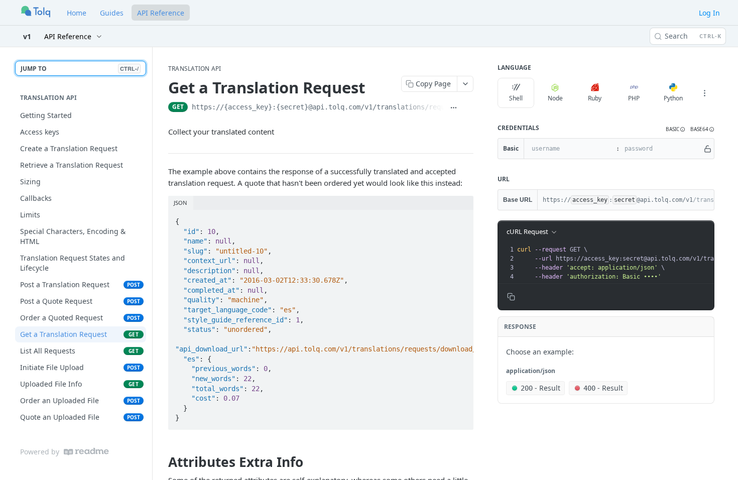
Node (555, 98)
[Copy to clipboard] (468, 108)
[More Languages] (704, 92)
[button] (675, 129)
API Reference (160, 13)
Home (76, 13)
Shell (516, 98)
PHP (634, 98)
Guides (112, 13)
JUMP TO (80, 68)
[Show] (707, 149)
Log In (709, 13)
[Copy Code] (461, 218)
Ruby (594, 98)
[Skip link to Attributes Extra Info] (161, 461)
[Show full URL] (453, 108)
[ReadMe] (86, 451)
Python (673, 98)
